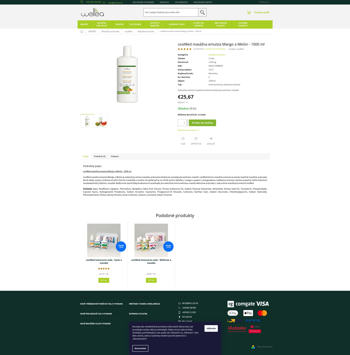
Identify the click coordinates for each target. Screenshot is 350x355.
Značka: (236, 49)
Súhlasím (211, 328)
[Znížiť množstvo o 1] (187, 124)
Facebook (187, 317)
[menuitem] (84, 24)
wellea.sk (187, 321)
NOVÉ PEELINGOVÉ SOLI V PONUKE (96, 313)
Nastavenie (140, 348)
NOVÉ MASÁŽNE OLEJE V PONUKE (95, 323)
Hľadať (203, 12)
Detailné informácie (187, 130)
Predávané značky (202, 2)
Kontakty (164, 2)
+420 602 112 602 (189, 312)
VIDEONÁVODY (181, 2)
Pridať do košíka (202, 123)
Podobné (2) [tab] (99, 156)
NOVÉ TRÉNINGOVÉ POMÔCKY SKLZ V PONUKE (101, 304)
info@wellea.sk (190, 303)
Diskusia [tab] (115, 156)
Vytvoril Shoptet (265, 346)
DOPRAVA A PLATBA (138, 313)
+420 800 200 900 (189, 307)
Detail (104, 280)
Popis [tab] (85, 156)
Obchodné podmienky (143, 2)
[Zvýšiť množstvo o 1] (187, 121)
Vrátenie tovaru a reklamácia (144, 304)
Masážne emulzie (217, 54)
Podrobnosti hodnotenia (215, 49)
